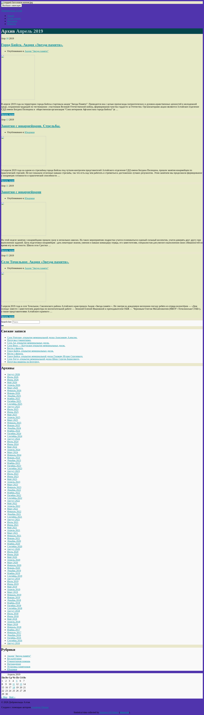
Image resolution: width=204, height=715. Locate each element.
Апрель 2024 (13, 449)
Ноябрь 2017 (13, 630)
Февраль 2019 (14, 595)
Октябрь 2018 (14, 605)
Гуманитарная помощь (18, 661)
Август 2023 (13, 471)
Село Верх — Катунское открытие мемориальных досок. (36, 345)
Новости (11, 24)
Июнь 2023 (13, 476)
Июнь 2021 (13, 525)
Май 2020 (12, 557)
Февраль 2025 (14, 423)
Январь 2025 (13, 425)
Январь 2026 (13, 393)
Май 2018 (12, 619)
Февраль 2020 (14, 565)
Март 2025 (12, 420)
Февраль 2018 (14, 627)
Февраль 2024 (14, 455)
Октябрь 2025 (14, 401)
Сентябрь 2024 (14, 436)
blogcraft (124, 712)
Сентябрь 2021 (14, 517)
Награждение (14, 664)
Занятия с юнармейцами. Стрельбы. (30, 126)
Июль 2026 (12, 377)
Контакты (12, 21)
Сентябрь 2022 (14, 498)
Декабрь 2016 (14, 635)
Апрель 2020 (13, 560)
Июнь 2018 (13, 616)
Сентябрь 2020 (14, 546)
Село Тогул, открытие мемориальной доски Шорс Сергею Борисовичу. (43, 359)
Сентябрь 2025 (14, 404)
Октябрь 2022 (14, 495)
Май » (12, 697)
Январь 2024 (13, 457)
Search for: (6, 322)
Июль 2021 (12, 522)
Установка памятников (18, 666)
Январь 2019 (13, 597)
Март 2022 (12, 509)
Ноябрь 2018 (13, 603)
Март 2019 (12, 592)
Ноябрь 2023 (13, 463)
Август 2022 (13, 500)
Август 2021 (13, 519)
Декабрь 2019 (14, 570)
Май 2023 (12, 479)
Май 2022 (12, 503)
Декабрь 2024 (14, 428)
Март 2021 (12, 533)
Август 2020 (13, 549)
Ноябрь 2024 (13, 431)
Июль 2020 (12, 552)
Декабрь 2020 (14, 541)
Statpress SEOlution (109, 712)
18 (14, 687)
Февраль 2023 (14, 487)
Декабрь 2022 (14, 490)
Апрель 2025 (13, 417)
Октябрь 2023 (14, 466)
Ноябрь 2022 (13, 492)
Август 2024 (13, 439)
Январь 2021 (13, 538)
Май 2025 (12, 414)
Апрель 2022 (13, 506)
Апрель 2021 (13, 530)
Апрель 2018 (13, 621)
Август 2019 (13, 578)
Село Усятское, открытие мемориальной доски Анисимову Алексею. (42, 337)
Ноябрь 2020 (13, 543)
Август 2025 (13, 406)
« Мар (4, 697)
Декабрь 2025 (14, 396)
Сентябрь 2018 (14, 608)
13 (21, 684)
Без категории (14, 658)
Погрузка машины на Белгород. (23, 361)
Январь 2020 (13, 568)
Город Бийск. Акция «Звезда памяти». (32, 45)
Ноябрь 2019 (13, 573)
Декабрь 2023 (14, 460)
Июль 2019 (12, 581)
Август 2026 (13, 374)
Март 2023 (12, 484)
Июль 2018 (12, 613)
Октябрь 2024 (14, 433)
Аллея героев (14, 18)
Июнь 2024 (13, 444)
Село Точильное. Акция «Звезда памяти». (35, 262)
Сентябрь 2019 (14, 576)
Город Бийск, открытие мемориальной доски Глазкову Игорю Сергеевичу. (45, 356)
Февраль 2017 (14, 632)
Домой (10, 15)
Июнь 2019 (13, 584)
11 (14, 684)
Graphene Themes (40, 707)
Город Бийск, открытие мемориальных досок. (30, 351)
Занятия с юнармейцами (21, 192)
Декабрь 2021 (14, 514)
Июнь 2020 (13, 554)
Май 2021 (12, 527)
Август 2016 (13, 643)
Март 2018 (12, 624)
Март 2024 (12, 452)
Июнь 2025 (13, 412)
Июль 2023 (12, 474)
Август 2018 (13, 611)
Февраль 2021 (14, 535)
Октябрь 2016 (14, 638)
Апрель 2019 (13, 589)
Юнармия (29, 132)
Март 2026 (12, 388)
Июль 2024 (12, 441)
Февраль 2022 (14, 511)
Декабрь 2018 (14, 600)
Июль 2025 (12, 409)
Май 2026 (12, 382)
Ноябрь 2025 (13, 398)
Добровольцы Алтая (11, 10)
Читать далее (7, 114)
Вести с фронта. (15, 348)
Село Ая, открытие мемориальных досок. (28, 343)
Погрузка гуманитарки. (19, 340)
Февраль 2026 (14, 390)
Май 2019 (12, 587)
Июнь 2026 (13, 379)
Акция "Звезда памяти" (37, 51)
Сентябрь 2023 (14, 468)
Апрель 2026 (13, 385)
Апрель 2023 (13, 482)
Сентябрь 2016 (14, 640)
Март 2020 (12, 562)
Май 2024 (12, 447)
